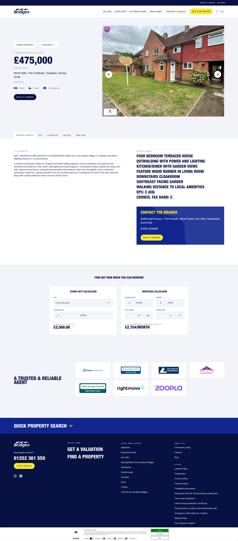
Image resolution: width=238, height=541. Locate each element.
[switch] (103, 539)
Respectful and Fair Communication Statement (196, 493)
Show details (132, 538)
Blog (177, 457)
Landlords (120, 12)
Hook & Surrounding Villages (134, 492)
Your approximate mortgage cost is (143, 324)
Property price (59, 310)
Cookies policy (181, 483)
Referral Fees (181, 518)
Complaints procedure (185, 488)
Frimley (124, 487)
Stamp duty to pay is (64, 324)
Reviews (221, 3)
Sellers (107, 12)
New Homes (156, 12)
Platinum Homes (138, 12)
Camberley (126, 467)
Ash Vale (125, 457)
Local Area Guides (131, 443)
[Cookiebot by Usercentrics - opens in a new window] (76, 539)
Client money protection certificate (191, 503)
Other (178, 464)
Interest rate (160, 310)
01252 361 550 (29, 458)
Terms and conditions (185, 498)
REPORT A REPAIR (207, 3)
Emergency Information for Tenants (191, 513)
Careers (178, 452)
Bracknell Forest (128, 452)
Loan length (129, 310)
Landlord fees (181, 468)
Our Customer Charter (185, 523)
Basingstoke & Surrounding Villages (137, 462)
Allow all (160, 530)
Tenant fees (180, 473)
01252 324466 (149, 228)
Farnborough (127, 472)
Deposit (159, 297)
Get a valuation (201, 11)
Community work (182, 447)
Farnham (125, 477)
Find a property (85, 457)
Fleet (123, 482)
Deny (160, 537)
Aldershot (125, 447)
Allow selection (159, 534)
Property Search (176, 12)
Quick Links (73, 443)
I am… (56, 297)
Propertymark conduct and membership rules (196, 508)
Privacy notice (181, 478)
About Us (180, 443)
